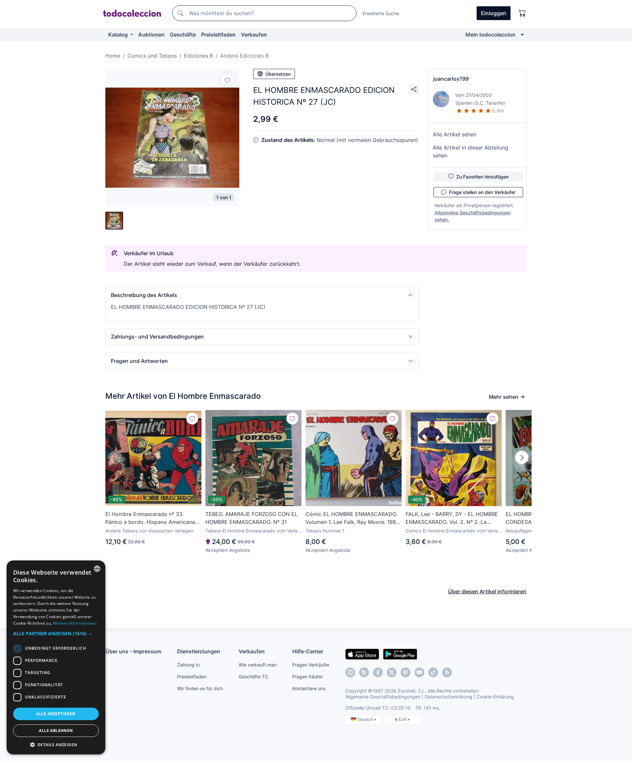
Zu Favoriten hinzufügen (482, 176)
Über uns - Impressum (133, 651)
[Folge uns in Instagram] (350, 672)
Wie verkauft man (257, 664)
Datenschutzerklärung (448, 696)
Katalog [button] (118, 34)
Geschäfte (183, 34)
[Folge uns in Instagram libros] (364, 672)
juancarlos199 (451, 78)
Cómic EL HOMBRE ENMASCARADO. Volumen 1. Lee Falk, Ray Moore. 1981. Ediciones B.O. (352, 518)
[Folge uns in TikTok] (433, 672)
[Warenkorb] (522, 13)
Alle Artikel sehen (454, 134)
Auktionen (151, 34)
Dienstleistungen (198, 651)
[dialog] (56, 657)
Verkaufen (254, 34)
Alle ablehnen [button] (56, 730)
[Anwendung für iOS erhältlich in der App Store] (362, 653)
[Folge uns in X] (392, 672)
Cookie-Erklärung (495, 696)
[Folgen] (227, 80)
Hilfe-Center (307, 651)
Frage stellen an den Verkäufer (482, 192)
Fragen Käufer (307, 676)
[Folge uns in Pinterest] (405, 672)
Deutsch (365, 719)
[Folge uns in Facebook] (378, 672)
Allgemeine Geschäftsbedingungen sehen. (472, 216)
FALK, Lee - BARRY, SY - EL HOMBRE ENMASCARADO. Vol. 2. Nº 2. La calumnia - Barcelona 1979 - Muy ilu (452, 518)
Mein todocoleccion (490, 34)
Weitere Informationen (74, 623)
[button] (262, 295)
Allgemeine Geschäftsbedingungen (382, 696)
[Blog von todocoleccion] (447, 672)
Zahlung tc (188, 664)
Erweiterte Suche (380, 13)
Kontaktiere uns (309, 688)
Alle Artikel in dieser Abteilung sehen (470, 151)
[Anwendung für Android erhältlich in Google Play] (400, 653)
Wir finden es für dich (200, 688)
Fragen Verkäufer (310, 664)
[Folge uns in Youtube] (419, 672)
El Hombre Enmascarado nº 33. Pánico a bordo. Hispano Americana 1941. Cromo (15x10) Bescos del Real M (151, 518)
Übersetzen (278, 74)
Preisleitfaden (218, 34)
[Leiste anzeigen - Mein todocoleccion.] (522, 34)
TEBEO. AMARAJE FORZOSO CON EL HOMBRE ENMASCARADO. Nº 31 (251, 518)
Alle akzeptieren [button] (55, 714)
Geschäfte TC (253, 676)
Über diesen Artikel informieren (487, 591)
